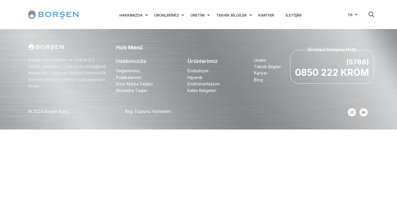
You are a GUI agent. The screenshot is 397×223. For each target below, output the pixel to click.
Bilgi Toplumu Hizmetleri (148, 111)
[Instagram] (352, 112)
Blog (258, 79)
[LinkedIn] (363, 112)
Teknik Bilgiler (267, 66)
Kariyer (261, 73)
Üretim (260, 60)
